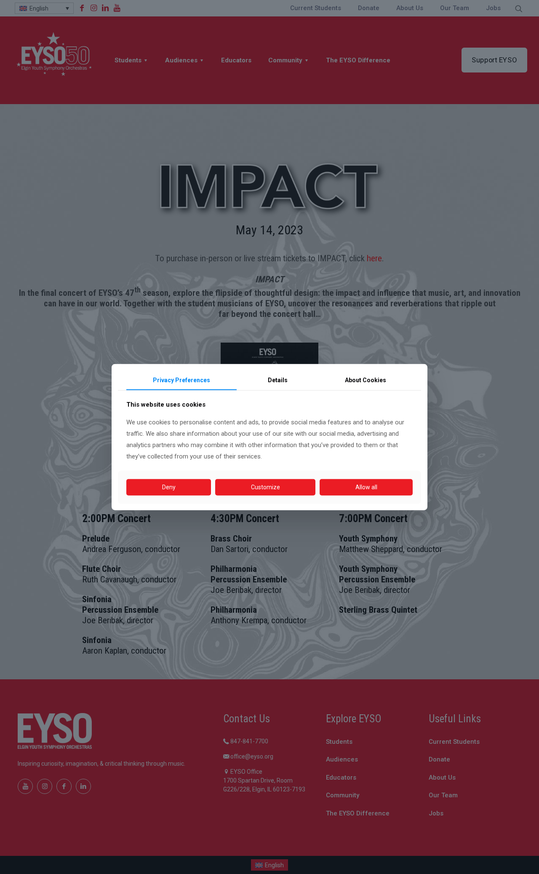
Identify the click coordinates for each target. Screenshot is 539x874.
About (365, 380)
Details (278, 380)
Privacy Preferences (181, 380)
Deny (169, 487)
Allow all (366, 487)
